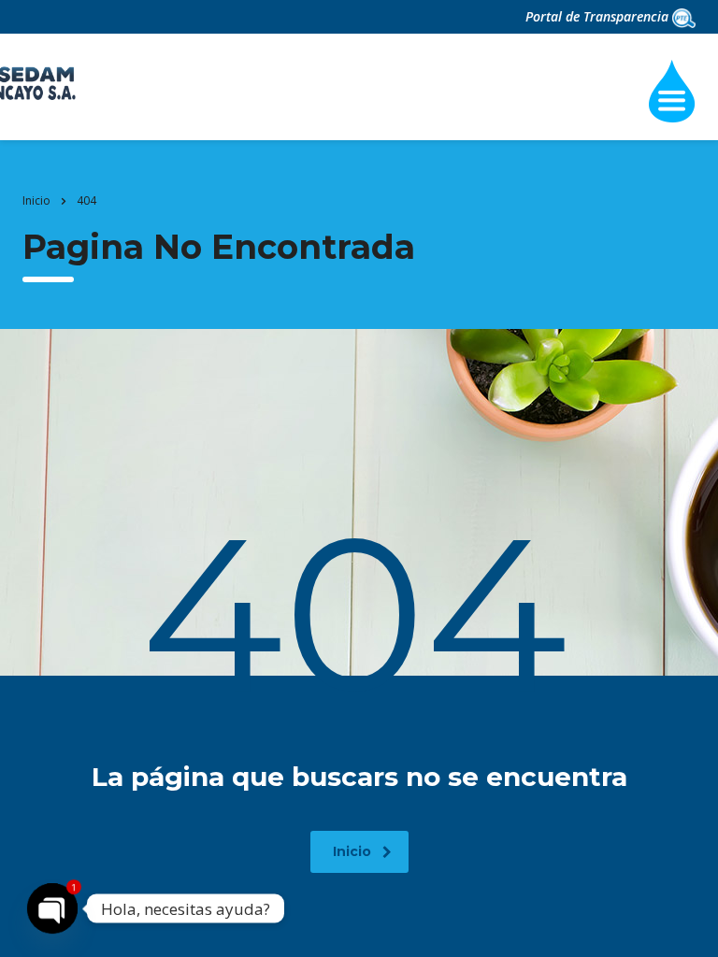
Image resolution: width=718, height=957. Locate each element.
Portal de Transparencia (598, 16)
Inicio (36, 200)
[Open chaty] (52, 908)
